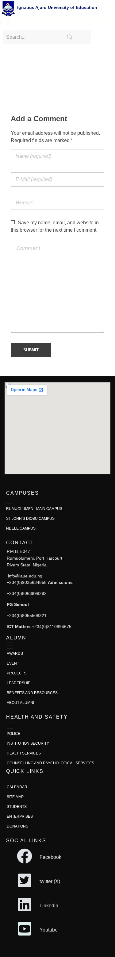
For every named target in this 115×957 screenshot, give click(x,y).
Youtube (49, 929)
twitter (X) (50, 881)
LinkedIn (49, 905)
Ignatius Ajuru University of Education (57, 7)
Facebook (50, 857)
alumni (17, 637)
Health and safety (37, 717)
